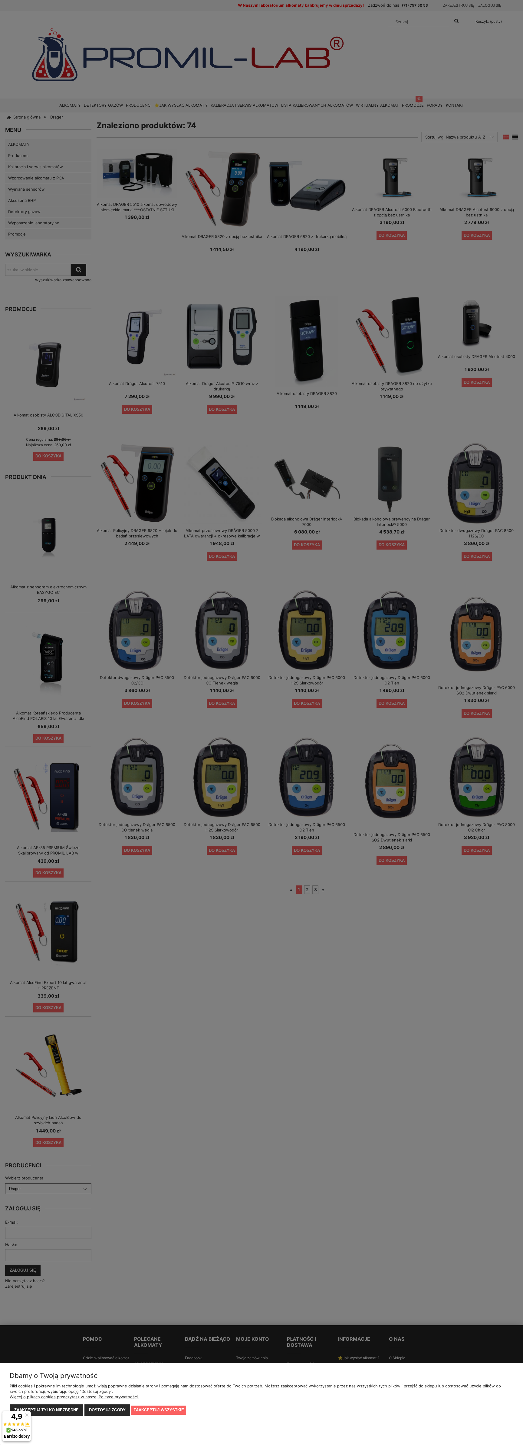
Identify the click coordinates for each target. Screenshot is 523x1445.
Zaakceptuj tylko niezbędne (46, 1410)
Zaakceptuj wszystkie (158, 1410)
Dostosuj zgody (107, 1410)
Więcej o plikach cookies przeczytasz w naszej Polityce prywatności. (74, 1396)
